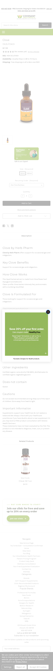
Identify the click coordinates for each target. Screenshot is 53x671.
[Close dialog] (48, 312)
